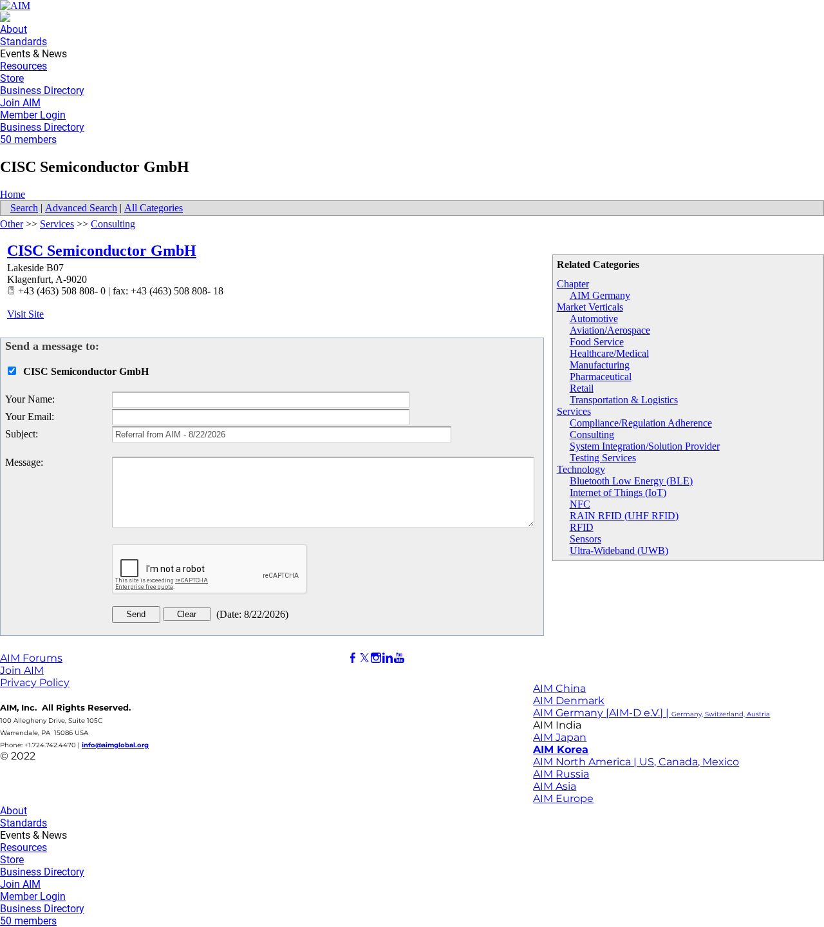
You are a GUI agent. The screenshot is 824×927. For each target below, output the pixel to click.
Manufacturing (600, 364)
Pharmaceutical (601, 376)
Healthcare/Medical (609, 353)
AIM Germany (600, 295)
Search (24, 207)
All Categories (153, 207)
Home (12, 194)
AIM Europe (563, 798)
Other (11, 223)
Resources (23, 66)
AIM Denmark (568, 700)
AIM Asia (554, 786)
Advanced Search (81, 207)
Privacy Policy (35, 682)
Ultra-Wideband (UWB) (619, 550)
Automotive (594, 318)
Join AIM (20, 103)
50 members (28, 139)
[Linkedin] (387, 658)
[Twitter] (364, 658)
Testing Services (603, 457)
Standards (23, 41)
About (13, 29)
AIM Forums (31, 658)
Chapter (573, 283)
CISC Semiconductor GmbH (101, 250)
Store (12, 78)
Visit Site (25, 314)
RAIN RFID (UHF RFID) (624, 515)
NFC (580, 504)
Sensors (585, 538)
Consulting (592, 434)
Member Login (33, 115)
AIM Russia (561, 774)
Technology (581, 469)
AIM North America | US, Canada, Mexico (636, 762)
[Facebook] (353, 658)
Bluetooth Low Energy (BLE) (631, 480)
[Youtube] (399, 658)
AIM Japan (559, 737)
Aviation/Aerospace (610, 330)
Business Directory (42, 90)
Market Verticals (590, 306)
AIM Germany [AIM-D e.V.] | (651, 713)
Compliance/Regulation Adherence (641, 422)
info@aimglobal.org (115, 745)
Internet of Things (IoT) (618, 492)
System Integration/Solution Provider (645, 446)
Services (574, 411)
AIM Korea (560, 749)
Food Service (597, 341)
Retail (582, 388)
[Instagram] (376, 658)
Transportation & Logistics (624, 399)
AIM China (559, 688)
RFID (582, 527)
